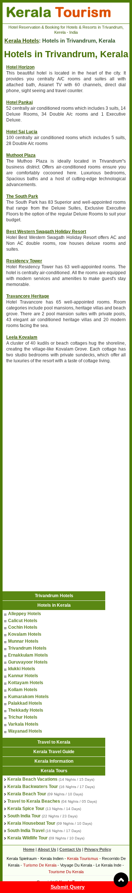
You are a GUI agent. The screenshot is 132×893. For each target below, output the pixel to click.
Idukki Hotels (21, 668)
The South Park (22, 196)
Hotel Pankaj (19, 102)
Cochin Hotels (22, 627)
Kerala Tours (54, 770)
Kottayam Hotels (25, 682)
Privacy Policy (97, 849)
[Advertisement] (48, 418)
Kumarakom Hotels (28, 696)
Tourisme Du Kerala (66, 872)
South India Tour (24, 815)
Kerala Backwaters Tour (32, 786)
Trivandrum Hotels (54, 595)
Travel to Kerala (53, 742)
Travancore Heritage (27, 296)
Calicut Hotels (22, 620)
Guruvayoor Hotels (28, 662)
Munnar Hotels (23, 641)
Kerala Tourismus (82, 858)
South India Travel (25, 830)
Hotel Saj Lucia (21, 131)
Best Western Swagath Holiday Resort (46, 231)
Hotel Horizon (20, 67)
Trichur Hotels (22, 717)
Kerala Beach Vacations (32, 779)
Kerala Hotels (21, 40)
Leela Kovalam (21, 337)
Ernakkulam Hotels (28, 655)
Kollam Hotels (22, 689)
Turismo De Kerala (39, 865)
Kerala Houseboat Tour (31, 823)
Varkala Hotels (23, 724)
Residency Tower (24, 261)
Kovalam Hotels (24, 634)
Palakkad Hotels (25, 703)
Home (28, 849)
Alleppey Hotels (24, 613)
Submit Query (68, 887)
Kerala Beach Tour (26, 793)
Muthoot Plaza (21, 155)
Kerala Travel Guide (53, 751)
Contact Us (70, 849)
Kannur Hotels (23, 675)
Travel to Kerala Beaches (33, 801)
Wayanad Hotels (25, 731)
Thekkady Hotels (25, 710)
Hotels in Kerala (54, 605)
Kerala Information (53, 761)
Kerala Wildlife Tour (27, 838)
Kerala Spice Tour (25, 808)
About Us (47, 849)
